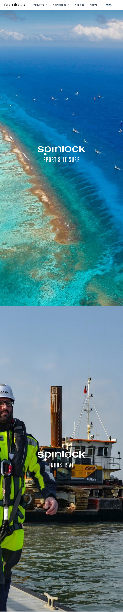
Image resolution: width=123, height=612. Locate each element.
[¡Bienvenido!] (14, 5)
